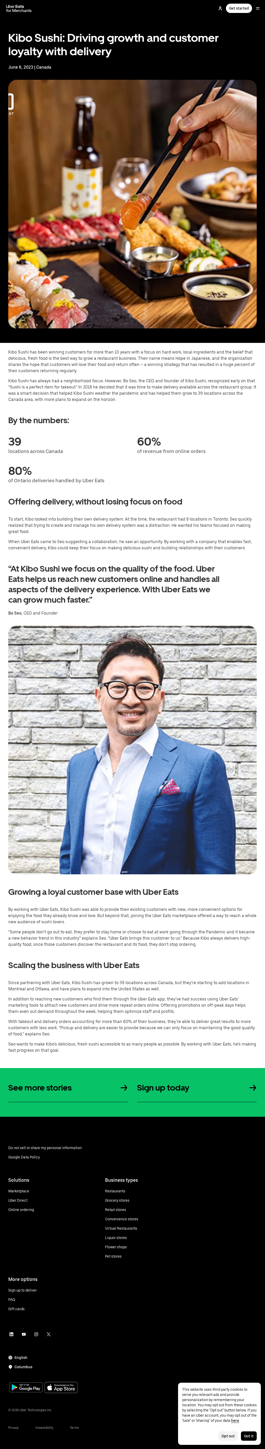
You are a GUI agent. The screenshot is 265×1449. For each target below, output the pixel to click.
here (235, 1420)
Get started (239, 8)
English (20, 1358)
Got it (249, 1436)
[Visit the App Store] (61, 1388)
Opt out (228, 1436)
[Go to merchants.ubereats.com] (19, 8)
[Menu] (257, 8)
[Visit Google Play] (25, 1387)
